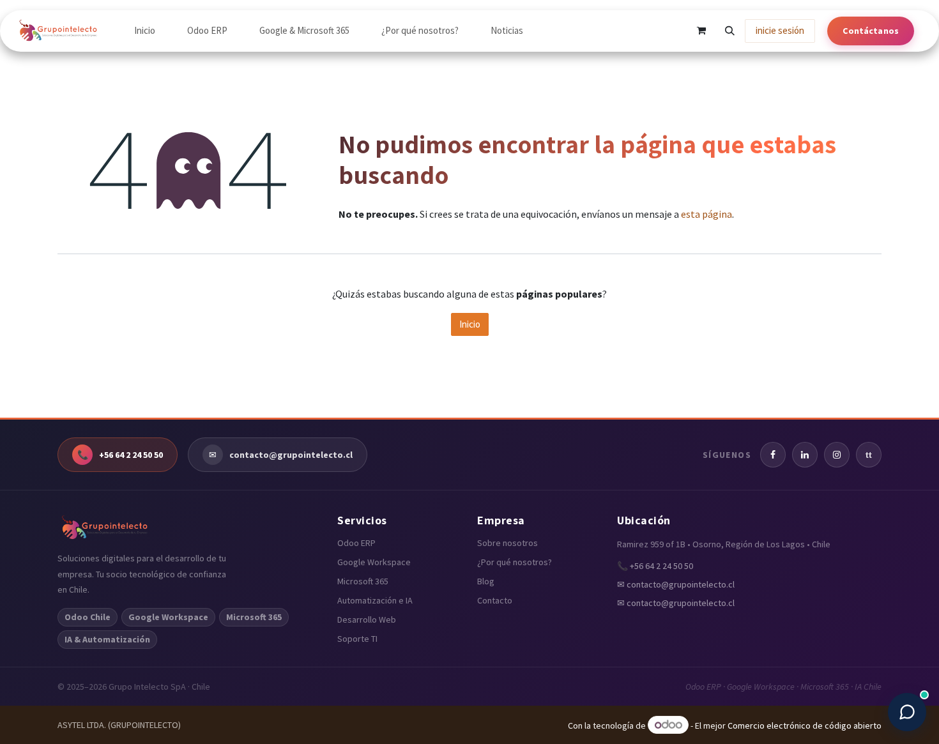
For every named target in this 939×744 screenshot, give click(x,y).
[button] (729, 30)
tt (869, 455)
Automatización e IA (375, 600)
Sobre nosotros (507, 543)
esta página (706, 214)
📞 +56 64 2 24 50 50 (655, 566)
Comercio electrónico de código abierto (805, 725)
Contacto (494, 600)
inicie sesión (780, 30)
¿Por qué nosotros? (514, 562)
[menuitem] (144, 31)
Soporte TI (357, 638)
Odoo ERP (356, 543)
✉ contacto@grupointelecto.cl (676, 584)
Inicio (469, 324)
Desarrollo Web (366, 619)
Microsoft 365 (362, 581)
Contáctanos (871, 30)
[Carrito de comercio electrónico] (701, 30)
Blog (485, 581)
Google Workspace (374, 562)
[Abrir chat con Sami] (907, 712)
